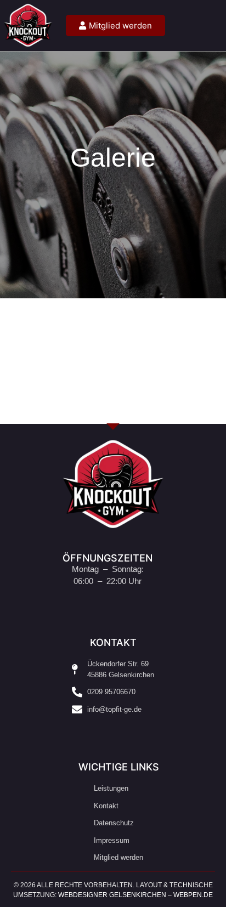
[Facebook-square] (125, 732)
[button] (215, 25)
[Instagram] (100, 732)
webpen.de (193, 895)
